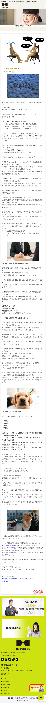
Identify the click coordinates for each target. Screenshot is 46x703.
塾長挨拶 (6, 681)
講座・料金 (6, 684)
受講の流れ (6, 687)
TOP (4, 678)
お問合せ (6, 690)
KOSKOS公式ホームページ (11, 545)
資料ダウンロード (9, 693)
